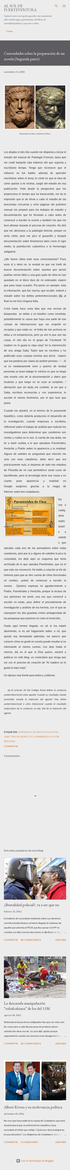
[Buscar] (56, 6)
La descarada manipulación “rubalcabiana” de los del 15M (27, 1006)
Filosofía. (52, 732)
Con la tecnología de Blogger (37, 1160)
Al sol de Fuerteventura (20, 7)
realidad (9, 741)
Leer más (60, 939)
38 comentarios (31, 1043)
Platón (54, 736)
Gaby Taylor (12, 736)
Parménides (42, 736)
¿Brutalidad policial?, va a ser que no (31, 904)
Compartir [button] (11, 746)
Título (9, 31)
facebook (39, 732)
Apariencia (25, 732)
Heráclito (27, 736)
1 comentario (29, 1142)
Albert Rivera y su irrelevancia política (33, 1107)
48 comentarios (31, 939)
